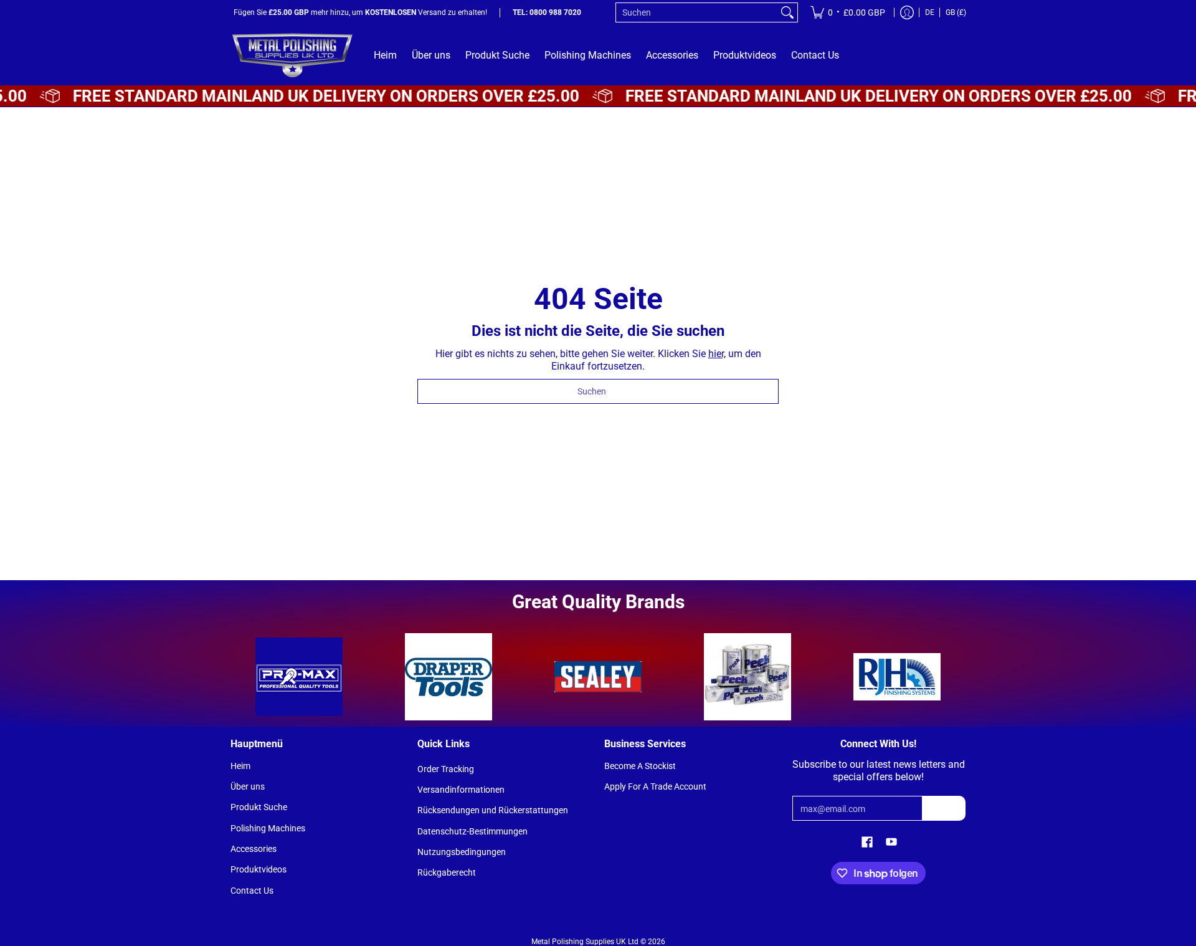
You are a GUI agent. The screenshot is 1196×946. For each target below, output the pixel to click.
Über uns (247, 786)
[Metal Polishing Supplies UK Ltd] (292, 55)
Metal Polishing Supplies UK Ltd (584, 941)
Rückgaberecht (446, 872)
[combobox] (696, 12)
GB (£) (956, 12)
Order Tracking (445, 769)
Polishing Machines (267, 828)
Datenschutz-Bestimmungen (472, 831)
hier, (717, 354)
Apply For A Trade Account (655, 786)
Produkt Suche (258, 807)
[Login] (907, 12)
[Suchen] (787, 12)
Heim (240, 766)
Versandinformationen (461, 790)
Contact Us (251, 891)
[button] (867, 842)
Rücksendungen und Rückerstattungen (492, 810)
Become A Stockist (640, 766)
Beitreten (943, 808)
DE (929, 12)
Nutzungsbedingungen (461, 852)
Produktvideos (258, 869)
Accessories (253, 849)
